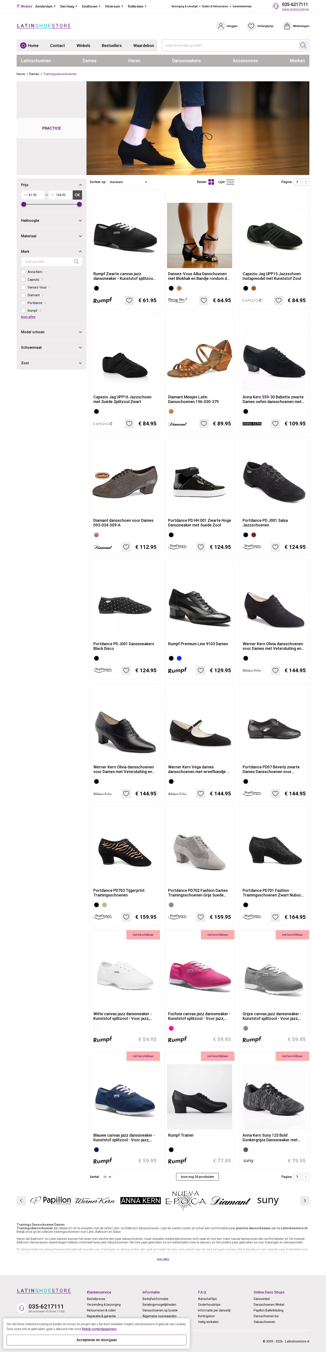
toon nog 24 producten (197, 1177)
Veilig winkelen (208, 1322)
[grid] (211, 182)
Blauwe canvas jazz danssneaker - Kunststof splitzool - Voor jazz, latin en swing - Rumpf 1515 (124, 1137)
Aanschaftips (207, 1299)
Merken (297, 60)
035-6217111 (295, 4)
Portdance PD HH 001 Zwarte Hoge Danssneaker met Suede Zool (199, 522)
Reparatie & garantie (101, 1316)
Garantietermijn (242, 6)
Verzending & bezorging (104, 1304)
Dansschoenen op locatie (160, 1310)
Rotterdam (135, 6)
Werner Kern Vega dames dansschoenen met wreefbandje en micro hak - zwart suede (199, 769)
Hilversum (112, 6)
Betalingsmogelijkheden (159, 1304)
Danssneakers (186, 60)
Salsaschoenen (264, 1322)
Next (304, 1200)
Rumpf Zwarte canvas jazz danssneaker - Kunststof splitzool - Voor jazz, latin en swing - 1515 (123, 276)
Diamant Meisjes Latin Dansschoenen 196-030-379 (193, 399)
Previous (21, 1200)
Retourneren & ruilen (101, 1310)
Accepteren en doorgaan (97, 1340)
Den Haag (67, 6)
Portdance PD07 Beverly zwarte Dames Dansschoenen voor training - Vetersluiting (271, 769)
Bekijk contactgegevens (99, 1329)
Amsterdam (44, 6)
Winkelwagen (301, 26)
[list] (230, 182)
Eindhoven (89, 6)
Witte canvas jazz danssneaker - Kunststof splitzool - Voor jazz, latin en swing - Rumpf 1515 (122, 1016)
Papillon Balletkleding (268, 1310)
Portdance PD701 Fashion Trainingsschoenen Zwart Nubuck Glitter (273, 892)
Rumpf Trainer (181, 1135)
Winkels (83, 45)
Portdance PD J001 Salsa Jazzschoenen (265, 522)
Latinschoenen (36, 60)
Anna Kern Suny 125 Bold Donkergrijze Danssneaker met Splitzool (270, 1137)
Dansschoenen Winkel (269, 1304)
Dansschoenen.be (266, 1316)
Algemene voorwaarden (160, 1316)
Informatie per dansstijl (214, 1310)
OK (77, 195)
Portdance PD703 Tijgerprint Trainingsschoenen (119, 892)
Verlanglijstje (265, 26)
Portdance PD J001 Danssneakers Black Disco (123, 646)
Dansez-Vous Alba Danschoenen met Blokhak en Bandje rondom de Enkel (198, 276)
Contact (57, 45)
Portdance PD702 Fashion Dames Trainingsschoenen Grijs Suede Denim (198, 892)
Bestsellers (112, 45)
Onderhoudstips (209, 1304)
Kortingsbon (206, 1316)
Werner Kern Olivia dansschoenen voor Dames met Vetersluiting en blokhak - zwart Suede (273, 646)
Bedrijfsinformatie (155, 1299)
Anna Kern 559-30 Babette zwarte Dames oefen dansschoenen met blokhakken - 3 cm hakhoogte (273, 399)
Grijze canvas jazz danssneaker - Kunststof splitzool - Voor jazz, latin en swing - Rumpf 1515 (272, 1016)
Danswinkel (262, 1299)
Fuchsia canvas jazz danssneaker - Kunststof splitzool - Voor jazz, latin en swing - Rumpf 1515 (199, 1016)
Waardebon (143, 45)
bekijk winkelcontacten (295, 9)
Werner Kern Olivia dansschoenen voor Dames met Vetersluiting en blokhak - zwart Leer (123, 769)
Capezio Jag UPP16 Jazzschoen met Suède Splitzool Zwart (122, 399)
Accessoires (245, 60)
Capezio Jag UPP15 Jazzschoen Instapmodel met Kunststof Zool (272, 276)
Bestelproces (96, 1299)
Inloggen (232, 26)
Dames (89, 60)
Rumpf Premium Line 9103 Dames (198, 643)
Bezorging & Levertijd (185, 6)
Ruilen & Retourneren (215, 6)
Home (33, 45)
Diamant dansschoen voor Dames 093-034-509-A (123, 522)
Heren (134, 60)
